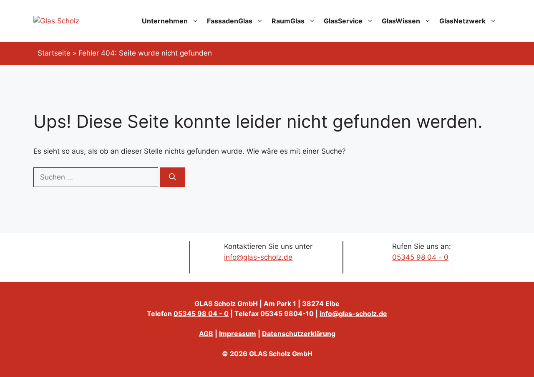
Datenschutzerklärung (298, 333)
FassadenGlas (229, 21)
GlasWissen (401, 21)
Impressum (237, 333)
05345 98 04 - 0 (420, 257)
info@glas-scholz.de (258, 257)
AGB (206, 333)
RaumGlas (288, 21)
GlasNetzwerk (462, 21)
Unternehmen (165, 21)
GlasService (343, 21)
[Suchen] (172, 177)
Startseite (54, 53)
